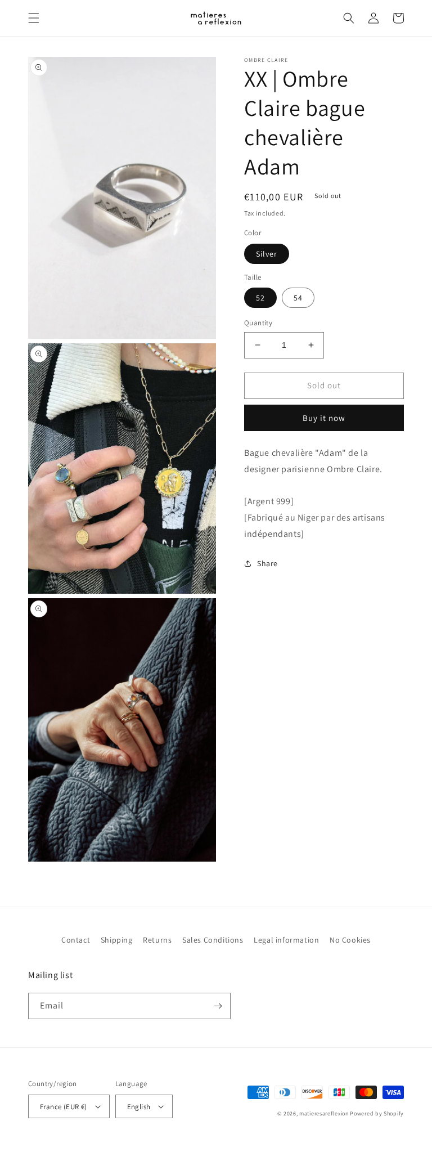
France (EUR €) (63, 1106)
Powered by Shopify (377, 1113)
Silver (266, 254)
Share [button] (267, 563)
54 (298, 298)
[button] (33, 18)
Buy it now (324, 418)
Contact (75, 940)
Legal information (286, 940)
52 (260, 298)
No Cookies (350, 940)
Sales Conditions (213, 940)
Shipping (117, 940)
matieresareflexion (324, 1113)
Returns (157, 940)
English (139, 1106)
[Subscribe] (217, 1006)
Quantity (258, 323)
